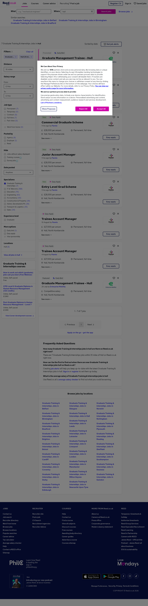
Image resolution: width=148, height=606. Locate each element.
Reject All (83, 109)
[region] (74, 88)
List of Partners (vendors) (51, 103)
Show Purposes (49, 109)
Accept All (101, 109)
